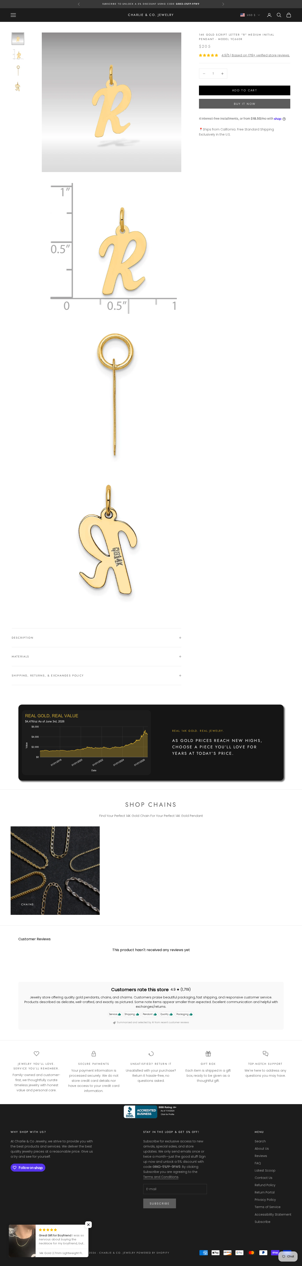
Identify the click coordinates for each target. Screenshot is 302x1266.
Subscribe (160, 1203)
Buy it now (244, 104)
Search (260, 1141)
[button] (88, 1224)
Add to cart (244, 90)
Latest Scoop (265, 1170)
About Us (262, 1148)
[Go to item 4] (18, 86)
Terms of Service (268, 1207)
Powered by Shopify (153, 1253)
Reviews (261, 1156)
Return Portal (265, 1192)
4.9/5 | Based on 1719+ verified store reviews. (256, 55)
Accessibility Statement (273, 1214)
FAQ (258, 1163)
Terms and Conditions (160, 1177)
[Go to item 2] (18, 54)
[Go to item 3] (18, 70)
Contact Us (263, 1178)
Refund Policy (265, 1185)
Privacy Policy (265, 1199)
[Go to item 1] (18, 39)
